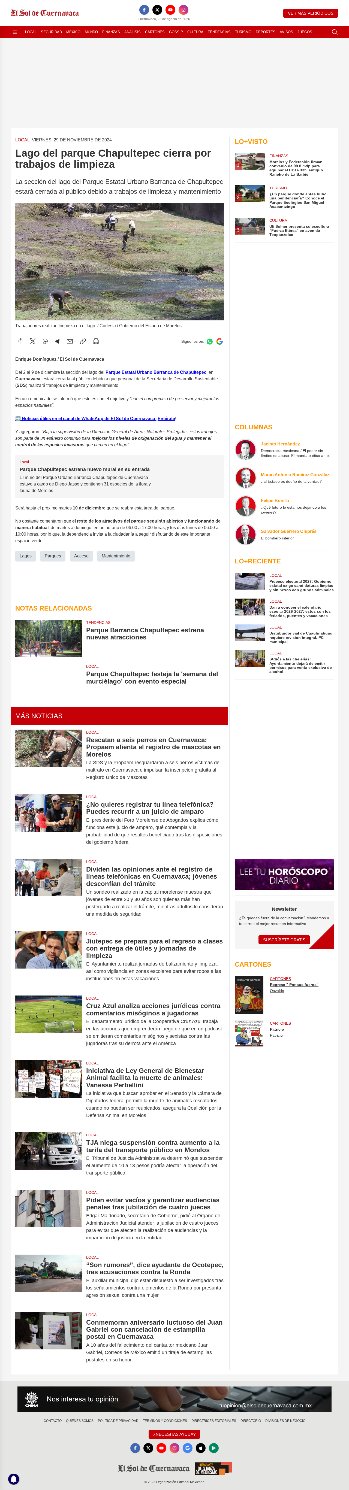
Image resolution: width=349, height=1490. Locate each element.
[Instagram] (183, 10)
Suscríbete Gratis (284, 939)
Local (31, 32)
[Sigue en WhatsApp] (209, 341)
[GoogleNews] (187, 1448)
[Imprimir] (96, 341)
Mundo (91, 32)
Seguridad (51, 32)
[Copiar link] (83, 341)
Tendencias (219, 32)
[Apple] (201, 1448)
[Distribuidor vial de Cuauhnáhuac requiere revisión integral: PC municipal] (250, 634)
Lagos (26, 556)
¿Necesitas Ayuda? (174, 1434)
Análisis (132, 32)
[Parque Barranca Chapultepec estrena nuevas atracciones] (48, 638)
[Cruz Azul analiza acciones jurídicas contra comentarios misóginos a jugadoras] (48, 1025)
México (73, 32)
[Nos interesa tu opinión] (174, 1399)
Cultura (195, 32)
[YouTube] (170, 10)
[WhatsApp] (45, 341)
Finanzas (111, 32)
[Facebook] (144, 10)
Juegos (304, 32)
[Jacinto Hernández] (246, 449)
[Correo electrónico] (69, 341)
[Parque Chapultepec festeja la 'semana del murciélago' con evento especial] (48, 674)
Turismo (243, 32)
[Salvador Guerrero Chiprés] (246, 534)
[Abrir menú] (15, 32)
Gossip (176, 32)
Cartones (155, 32)
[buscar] (335, 32)
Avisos (286, 32)
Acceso (81, 556)
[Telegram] (57, 341)
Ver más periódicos (310, 13)
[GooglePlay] (214, 1448)
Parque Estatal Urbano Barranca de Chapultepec (156, 372)
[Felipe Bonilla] (246, 506)
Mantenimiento (116, 556)
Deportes (265, 32)
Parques (53, 556)
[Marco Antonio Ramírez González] (246, 478)
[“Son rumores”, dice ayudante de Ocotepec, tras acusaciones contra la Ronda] (48, 1280)
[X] (157, 10)
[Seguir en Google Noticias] (219, 341)
